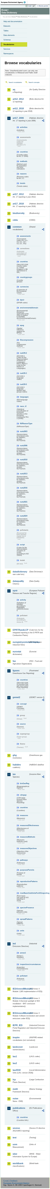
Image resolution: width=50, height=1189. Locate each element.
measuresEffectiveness (24, 825)
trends (22, 183)
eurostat (17, 651)
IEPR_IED (18, 1025)
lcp (14, 1079)
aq (14, 89)
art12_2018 (18, 108)
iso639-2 (23, 353)
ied (14, 943)
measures (24, 815)
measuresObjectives (24, 848)
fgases (16, 670)
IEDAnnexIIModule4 (21, 1013)
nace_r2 (23, 406)
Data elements (9, 35)
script (22, 545)
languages (24, 397)
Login (29, 6)
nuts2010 (23, 460)
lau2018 (17, 1070)
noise (15, 1098)
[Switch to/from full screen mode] (34, 6)
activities (23, 127)
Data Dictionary (23, 17)
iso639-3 (23, 373)
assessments (24, 236)
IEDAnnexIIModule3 (21, 998)
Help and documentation (12, 21)
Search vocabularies (15, 82)
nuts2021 (23, 502)
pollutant (23, 976)
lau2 (15, 1063)
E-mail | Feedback (10, 1181)
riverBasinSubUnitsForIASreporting (24, 893)
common (17, 227)
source (23, 724)
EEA (14, 2)
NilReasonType (24, 423)
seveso (16, 1128)
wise (15, 1154)
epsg (22, 325)
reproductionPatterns (24, 881)
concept (23, 704)
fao (14, 661)
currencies (24, 287)
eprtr (15, 590)
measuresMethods (24, 837)
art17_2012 (18, 194)
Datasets (6, 26)
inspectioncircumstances (24, 964)
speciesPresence (24, 908)
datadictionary (20, 572)
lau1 (15, 1056)
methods (23, 161)
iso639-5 (23, 384)
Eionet (14, 17)
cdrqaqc (23, 795)
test (14, 1137)
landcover (18, 1047)
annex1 (23, 953)
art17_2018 (18, 204)
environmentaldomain (24, 308)
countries (24, 152)
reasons (23, 174)
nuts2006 (23, 446)
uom (15, 1144)
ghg (15, 755)
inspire (16, 1037)
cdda (15, 220)
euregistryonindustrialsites (21, 642)
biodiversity (19, 213)
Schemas (7, 40)
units (22, 931)
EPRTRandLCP (20, 630)
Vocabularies (8, 44)
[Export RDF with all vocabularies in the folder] (43, 120)
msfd (15, 1089)
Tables (6, 31)
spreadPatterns (24, 919)
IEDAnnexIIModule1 (21, 989)
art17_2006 (18, 118)
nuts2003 (23, 431)
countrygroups (24, 277)
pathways (24, 860)
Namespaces (8, 54)
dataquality (18, 581)
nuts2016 (23, 488)
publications (19, 1108)
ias (14, 774)
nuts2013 (23, 474)
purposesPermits (24, 870)
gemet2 (16, 697)
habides (17, 765)
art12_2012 (18, 99)
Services (6, 49)
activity (23, 600)
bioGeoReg (24, 783)
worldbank (18, 1163)
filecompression (24, 340)
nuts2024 (23, 516)
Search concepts (34, 82)
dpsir (22, 300)
